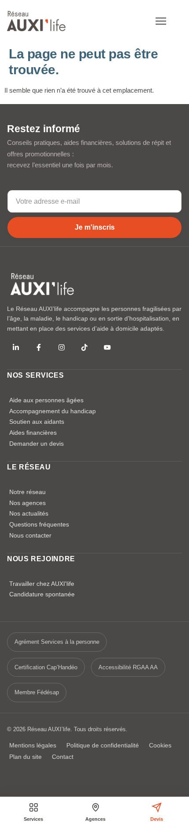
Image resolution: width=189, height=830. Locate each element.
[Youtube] (107, 347)
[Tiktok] (84, 347)
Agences (95, 819)
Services (33, 819)
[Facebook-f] (38, 347)
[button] (160, 21)
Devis (156, 819)
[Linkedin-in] (16, 347)
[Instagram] (61, 347)
